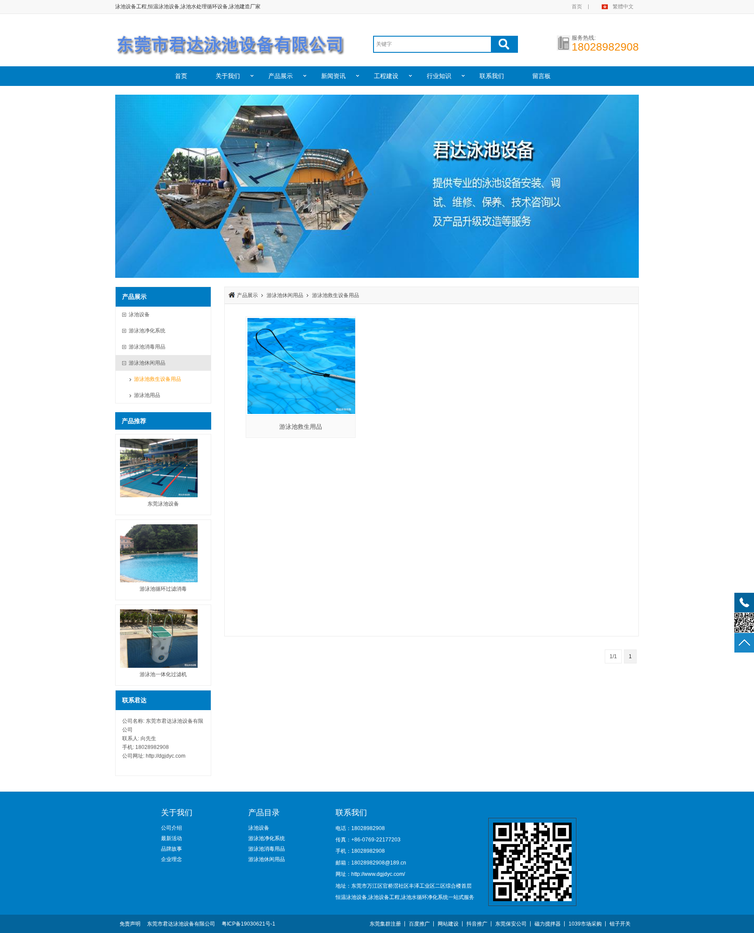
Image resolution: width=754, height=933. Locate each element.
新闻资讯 (333, 75)
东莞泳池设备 (163, 504)
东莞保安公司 (511, 924)
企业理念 (171, 859)
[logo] (231, 40)
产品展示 (280, 75)
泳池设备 (258, 828)
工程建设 (386, 75)
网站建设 (448, 924)
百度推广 (419, 924)
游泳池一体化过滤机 (163, 674)
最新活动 (171, 838)
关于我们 (228, 75)
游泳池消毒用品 (266, 849)
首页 (577, 6)
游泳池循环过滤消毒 (163, 589)
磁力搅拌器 (548, 924)
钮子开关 (620, 924)
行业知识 (439, 75)
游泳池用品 (147, 395)
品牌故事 (171, 849)
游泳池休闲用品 (285, 295)
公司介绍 (171, 828)
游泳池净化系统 (266, 838)
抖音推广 (476, 924)
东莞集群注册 (385, 924)
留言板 (541, 75)
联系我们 (492, 75)
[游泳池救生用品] (300, 366)
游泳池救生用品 (300, 426)
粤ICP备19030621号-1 (248, 924)
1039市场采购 (585, 924)
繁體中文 (623, 6)
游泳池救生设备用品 (157, 379)
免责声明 (130, 924)
